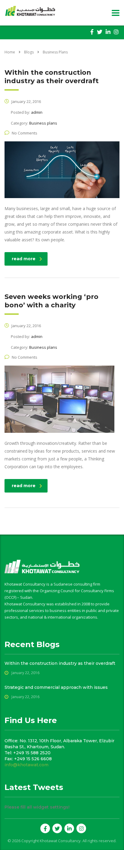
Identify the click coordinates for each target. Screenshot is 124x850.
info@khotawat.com (26, 764)
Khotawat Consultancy (60, 840)
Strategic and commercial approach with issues (56, 687)
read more (24, 258)
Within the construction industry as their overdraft (60, 663)
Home (10, 52)
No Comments (24, 133)
